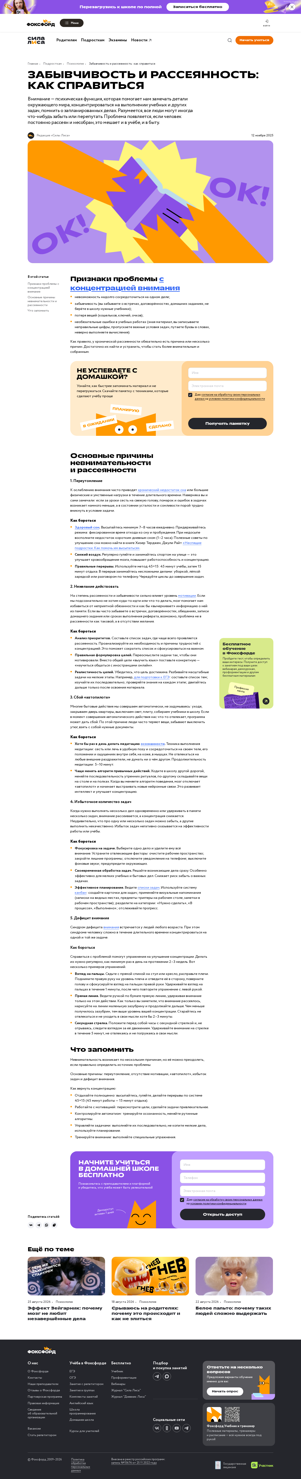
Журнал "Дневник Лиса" (128, 1396)
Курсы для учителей (84, 1431)
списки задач (149, 887)
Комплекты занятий (83, 1396)
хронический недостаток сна (162, 490)
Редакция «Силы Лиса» (53, 135)
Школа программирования (82, 1411)
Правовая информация (43, 1403)
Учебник (117, 1371)
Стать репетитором (42, 1435)
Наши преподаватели (43, 1384)
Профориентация (123, 1377)
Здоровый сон (87, 527)
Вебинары (118, 1384)
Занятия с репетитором (86, 1384)
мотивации (187, 595)
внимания (111, 927)
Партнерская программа (45, 1396)
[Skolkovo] (262, 1465)
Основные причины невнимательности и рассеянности (42, 301)
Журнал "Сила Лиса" (126, 1390)
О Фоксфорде (38, 1371)
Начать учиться (254, 40)
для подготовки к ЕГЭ (152, 677)
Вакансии (34, 1428)
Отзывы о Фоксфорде (44, 1390)
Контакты (35, 1377)
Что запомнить (38, 310)
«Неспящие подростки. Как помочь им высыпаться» (138, 545)
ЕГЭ (72, 1371)
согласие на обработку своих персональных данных (228, 1200)
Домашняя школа (81, 1419)
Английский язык (81, 1403)
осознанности (153, 744)
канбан (80, 892)
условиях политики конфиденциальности (237, 399)
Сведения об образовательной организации (42, 1413)
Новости (139, 40)
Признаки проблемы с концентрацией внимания (43, 287)
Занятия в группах (82, 1390)
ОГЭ (72, 1377)
